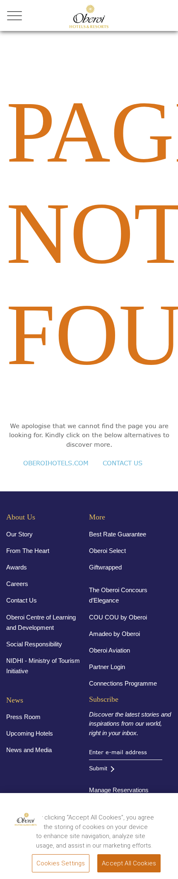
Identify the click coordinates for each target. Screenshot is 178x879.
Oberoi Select (107, 550)
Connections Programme (123, 683)
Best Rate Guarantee (117, 534)
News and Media (29, 749)
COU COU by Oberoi (118, 617)
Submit (98, 768)
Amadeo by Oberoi (114, 633)
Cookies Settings (60, 863)
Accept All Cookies (129, 863)
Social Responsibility (34, 644)
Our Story (19, 534)
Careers (17, 583)
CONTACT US (122, 463)
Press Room (23, 716)
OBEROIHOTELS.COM (56, 463)
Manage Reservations (119, 789)
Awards (16, 567)
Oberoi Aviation (109, 650)
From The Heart (27, 550)
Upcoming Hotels (29, 733)
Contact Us (21, 600)
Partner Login (107, 666)
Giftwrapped (105, 567)
